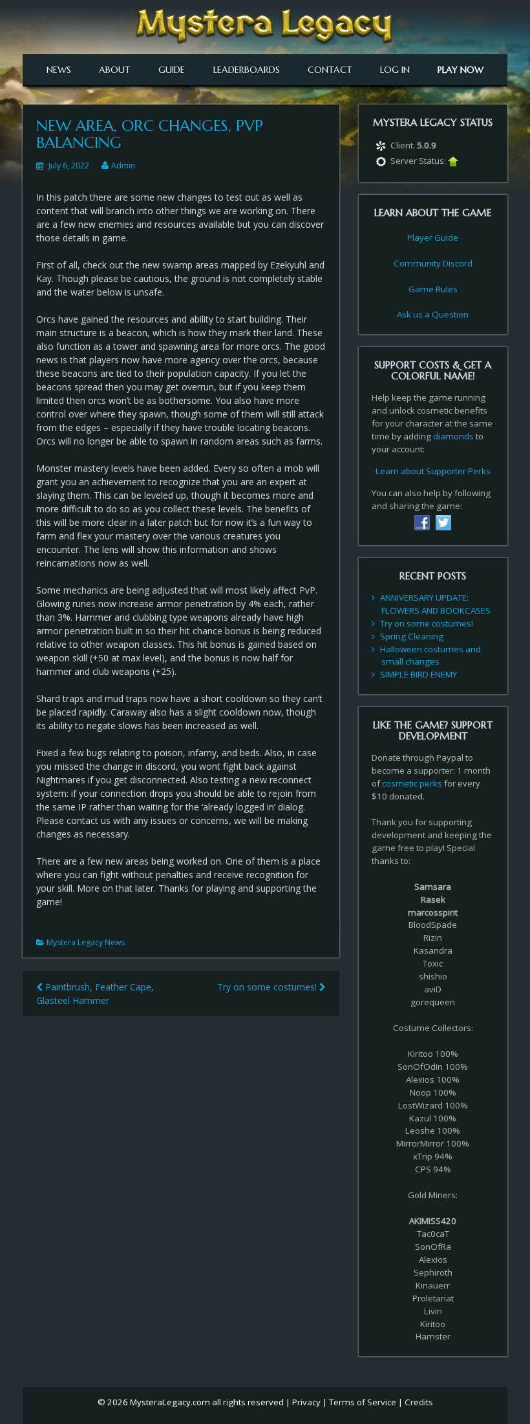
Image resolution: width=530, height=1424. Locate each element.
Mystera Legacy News (86, 942)
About (115, 69)
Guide (171, 69)
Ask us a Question (433, 314)
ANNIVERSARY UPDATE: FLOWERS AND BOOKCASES (435, 604)
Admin (123, 165)
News (59, 69)
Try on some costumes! (268, 987)
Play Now (460, 69)
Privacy (306, 1402)
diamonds (453, 436)
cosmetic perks (412, 783)
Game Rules (433, 289)
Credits (419, 1402)
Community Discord (433, 263)
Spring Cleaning (411, 636)
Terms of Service (362, 1402)
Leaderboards (246, 69)
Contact (330, 69)
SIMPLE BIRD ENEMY (418, 674)
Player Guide (432, 237)
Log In (395, 69)
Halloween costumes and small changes (430, 655)
